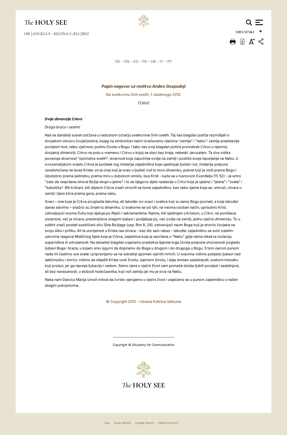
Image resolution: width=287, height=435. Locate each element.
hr (27, 33)
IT (161, 61)
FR (144, 61)
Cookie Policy (144, 423)
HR (153, 61)
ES (136, 61)
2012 (85, 33)
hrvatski (245, 33)
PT (169, 61)
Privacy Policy (168, 423)
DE (117, 61)
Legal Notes (122, 423)
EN (126, 61)
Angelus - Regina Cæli (56, 33)
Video (143, 103)
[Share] (261, 42)
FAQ (106, 423)
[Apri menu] (258, 22)
